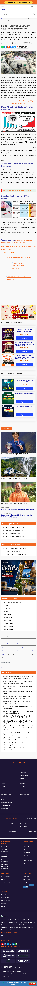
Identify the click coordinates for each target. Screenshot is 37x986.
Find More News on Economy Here (18, 257)
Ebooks (3, 903)
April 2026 (7, 614)
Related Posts (6, 428)
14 (22, 647)
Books (3, 906)
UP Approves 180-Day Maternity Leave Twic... (15, 503)
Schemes (4, 789)
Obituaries (4, 799)
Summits (22, 789)
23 (32, 651)
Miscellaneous (5, 808)
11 (7, 647)
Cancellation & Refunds (9, 973)
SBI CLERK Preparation (4, 850)
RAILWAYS (26, 852)
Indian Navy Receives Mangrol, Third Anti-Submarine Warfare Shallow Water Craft (17, 717)
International (23, 769)
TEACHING (26, 855)
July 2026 (7, 605)
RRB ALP (4, 879)
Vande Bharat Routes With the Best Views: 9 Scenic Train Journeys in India (18, 682)
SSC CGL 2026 (5, 882)
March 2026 (8, 617)
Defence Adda (24, 826)
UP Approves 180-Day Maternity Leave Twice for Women (18, 687)
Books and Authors (6, 794)
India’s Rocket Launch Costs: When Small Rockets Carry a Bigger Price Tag (17, 697)
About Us (26, 876)
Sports (3, 783)
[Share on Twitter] (14, 47)
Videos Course (5, 900)
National (22, 767)
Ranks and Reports (6, 802)
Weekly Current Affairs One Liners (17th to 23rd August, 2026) (18, 707)
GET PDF (32, 983)
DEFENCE (26, 858)
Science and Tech (6, 805)
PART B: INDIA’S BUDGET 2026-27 (17, 533)
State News (23, 772)
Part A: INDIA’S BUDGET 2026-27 (16, 530)
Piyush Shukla (7, 43)
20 (17, 651)
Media (25, 882)
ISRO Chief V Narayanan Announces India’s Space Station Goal (17, 702)
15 (27, 647)
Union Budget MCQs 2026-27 (15, 527)
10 (3, 647)
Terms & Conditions (23, 973)
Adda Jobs (14, 823)
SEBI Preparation (6, 854)
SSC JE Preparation (7, 857)
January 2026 (8, 623)
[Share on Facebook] (11, 47)
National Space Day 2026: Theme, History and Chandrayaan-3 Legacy (18, 712)
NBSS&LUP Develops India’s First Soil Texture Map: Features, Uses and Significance (18, 722)
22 (27, 651)
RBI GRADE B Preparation (5, 867)
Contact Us (26, 879)
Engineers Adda (12, 831)
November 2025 (9, 629)
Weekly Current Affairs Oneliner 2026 (17, 548)
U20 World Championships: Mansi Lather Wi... (15, 454)
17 (2, 651)
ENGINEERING (27, 861)
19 (12, 651)
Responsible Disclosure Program (11, 971)
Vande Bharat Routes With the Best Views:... (14, 478)
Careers (28, 885)
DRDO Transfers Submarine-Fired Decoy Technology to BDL (17, 744)
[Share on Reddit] (8, 47)
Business (22, 783)
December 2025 (9, 626)
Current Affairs (24, 823)
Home (3, 19)
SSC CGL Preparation (4, 860)
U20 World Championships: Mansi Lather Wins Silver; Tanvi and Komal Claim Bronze (18, 677)
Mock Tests (4, 895)
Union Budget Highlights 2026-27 (16, 536)
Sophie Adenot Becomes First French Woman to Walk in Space (18, 749)
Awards (3, 786)
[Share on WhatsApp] (2, 47)
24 (3, 654)
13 (17, 647)
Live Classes (5, 897)
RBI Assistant (5, 864)
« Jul (2, 667)
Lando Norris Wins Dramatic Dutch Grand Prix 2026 (18, 692)
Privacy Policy (6, 976)
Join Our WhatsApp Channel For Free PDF (17, 190)
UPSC (25, 863)
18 (7, 651)
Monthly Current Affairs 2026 (14, 551)
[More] (32, 6)
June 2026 (7, 608)
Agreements (4, 791)
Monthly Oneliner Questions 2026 (16, 554)
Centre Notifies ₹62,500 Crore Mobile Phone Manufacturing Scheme (17, 734)
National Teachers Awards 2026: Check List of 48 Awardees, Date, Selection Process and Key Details (18, 728)
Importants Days (24, 794)
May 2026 (7, 611)
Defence (22, 786)
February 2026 (8, 620)
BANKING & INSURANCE (27, 845)
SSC (24, 849)
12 (12, 647)
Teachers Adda (31, 818)
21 (22, 651)
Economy (22, 791)
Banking (22, 778)
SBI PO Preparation (7, 846)
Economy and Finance (15, 19)
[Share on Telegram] (5, 47)
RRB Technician (5, 876)
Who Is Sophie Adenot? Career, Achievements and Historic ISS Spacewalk (18, 739)
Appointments (24, 775)
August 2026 (12, 602)
